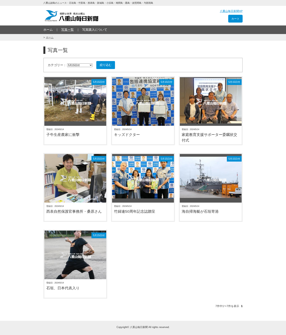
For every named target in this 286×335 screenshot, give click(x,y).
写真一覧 (67, 29)
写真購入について (94, 29)
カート (235, 18)
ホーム (48, 29)
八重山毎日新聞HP (231, 11)
